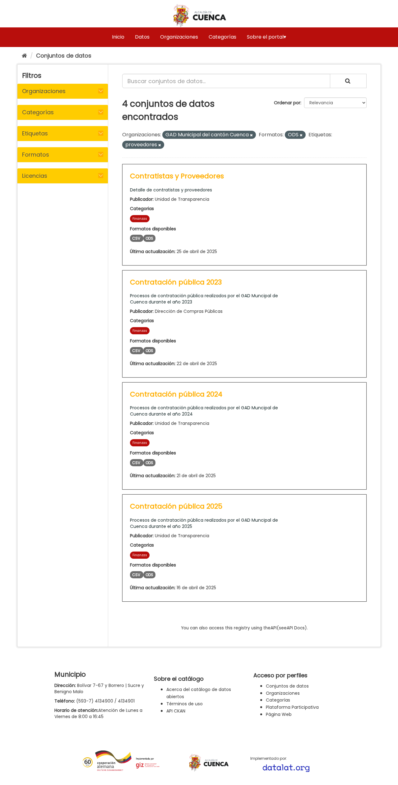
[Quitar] (251, 135)
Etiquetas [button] (35, 133)
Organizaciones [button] (44, 91)
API (274, 628)
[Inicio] (24, 55)
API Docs (296, 628)
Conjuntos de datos (63, 55)
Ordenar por (287, 103)
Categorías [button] (38, 112)
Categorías (222, 36)
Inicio (118, 36)
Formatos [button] (35, 154)
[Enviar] (348, 81)
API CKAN (175, 711)
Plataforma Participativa (292, 707)
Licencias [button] (34, 176)
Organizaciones (179, 36)
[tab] (62, 91)
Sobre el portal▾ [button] (266, 36)
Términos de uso (184, 704)
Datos (142, 36)
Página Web (279, 714)
